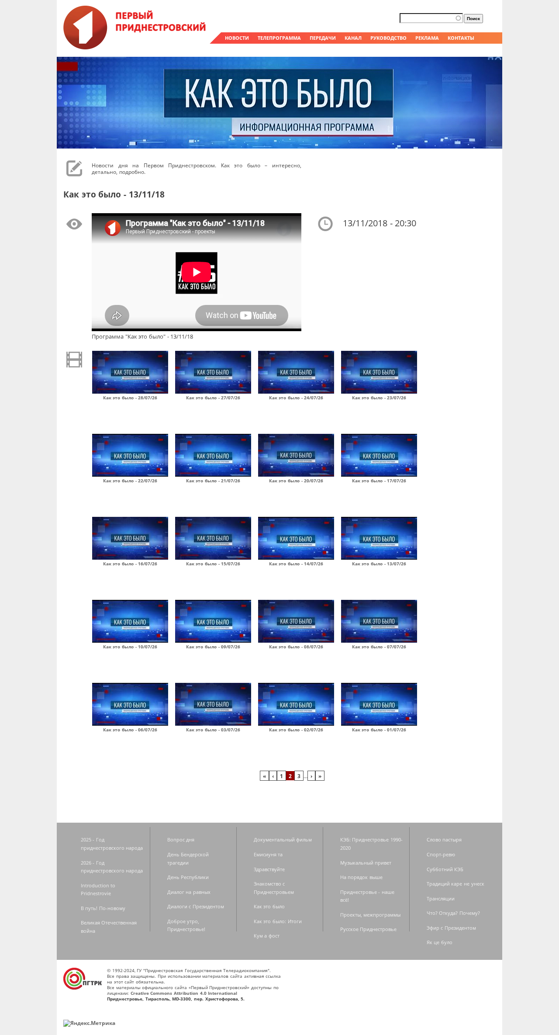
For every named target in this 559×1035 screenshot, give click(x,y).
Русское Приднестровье (368, 929)
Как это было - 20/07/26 (296, 481)
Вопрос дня (181, 839)
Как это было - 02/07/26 (296, 730)
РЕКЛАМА (427, 38)
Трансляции (441, 898)
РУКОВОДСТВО (388, 38)
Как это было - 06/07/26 (130, 730)
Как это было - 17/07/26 (379, 481)
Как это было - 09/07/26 (213, 647)
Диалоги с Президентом (195, 906)
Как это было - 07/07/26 (379, 647)
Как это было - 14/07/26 (296, 564)
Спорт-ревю (441, 854)
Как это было (269, 906)
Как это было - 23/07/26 (379, 398)
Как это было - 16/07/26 (130, 564)
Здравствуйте (269, 869)
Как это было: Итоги (278, 921)
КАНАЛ (353, 38)
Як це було (439, 942)
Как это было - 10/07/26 (130, 647)
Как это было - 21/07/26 (213, 481)
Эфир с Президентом (451, 927)
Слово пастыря (444, 839)
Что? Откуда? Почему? (453, 913)
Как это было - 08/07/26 (296, 647)
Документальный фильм (283, 839)
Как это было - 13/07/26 (379, 564)
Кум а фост (267, 935)
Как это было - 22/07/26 (130, 481)
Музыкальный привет (366, 862)
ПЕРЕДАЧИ (323, 38)
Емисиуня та (268, 854)
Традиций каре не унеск (455, 883)
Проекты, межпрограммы (370, 914)
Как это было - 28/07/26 (130, 398)
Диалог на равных (188, 892)
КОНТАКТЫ (461, 38)
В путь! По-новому (103, 908)
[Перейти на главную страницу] (135, 47)
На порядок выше (361, 877)
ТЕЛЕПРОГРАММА (279, 38)
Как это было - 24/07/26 (296, 398)
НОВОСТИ (237, 38)
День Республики (188, 877)
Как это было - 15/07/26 (213, 564)
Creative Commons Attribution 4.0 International (184, 993)
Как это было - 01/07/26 (379, 730)
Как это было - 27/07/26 (213, 398)
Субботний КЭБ (445, 869)
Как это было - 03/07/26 (213, 730)
